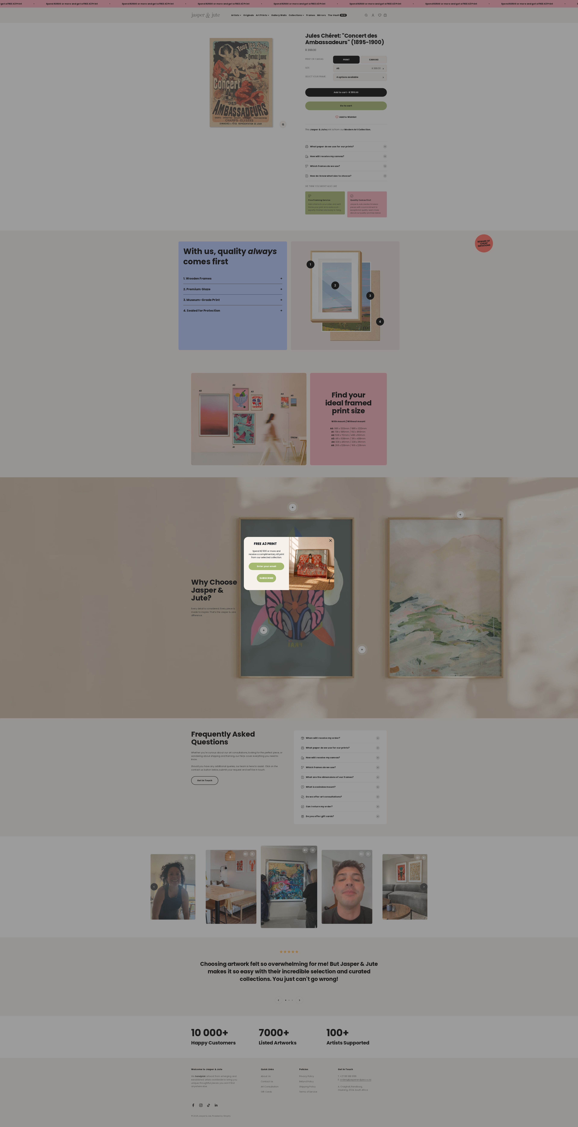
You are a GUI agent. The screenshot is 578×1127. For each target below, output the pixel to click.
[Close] (330, 540)
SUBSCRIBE (266, 578)
